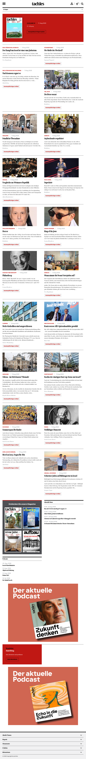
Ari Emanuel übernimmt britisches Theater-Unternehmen (59, 523)
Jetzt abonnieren (12, 659)
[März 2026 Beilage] (31, 518)
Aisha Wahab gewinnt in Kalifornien (53, 513)
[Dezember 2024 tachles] (13, 518)
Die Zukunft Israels (7, 580)
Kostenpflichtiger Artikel (53, 63)
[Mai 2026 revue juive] (13, 542)
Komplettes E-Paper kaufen (36, 31)
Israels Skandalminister (9, 565)
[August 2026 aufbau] (31, 542)
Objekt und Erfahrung (8, 570)
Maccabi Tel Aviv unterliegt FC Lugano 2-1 (55, 508)
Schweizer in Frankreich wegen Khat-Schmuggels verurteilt (60, 518)
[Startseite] (38, 3)
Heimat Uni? (6, 575)
